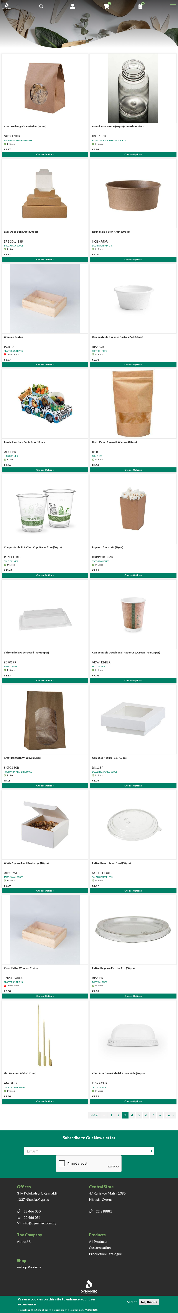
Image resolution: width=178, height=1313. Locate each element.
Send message (159, 1151)
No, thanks (149, 1302)
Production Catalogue (105, 1254)
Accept (132, 1302)
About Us (24, 1241)
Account (72, 6)
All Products (98, 1241)
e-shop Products (29, 1267)
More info (91, 1309)
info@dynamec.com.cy (39, 1223)
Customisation (100, 1247)
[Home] (9, 6)
